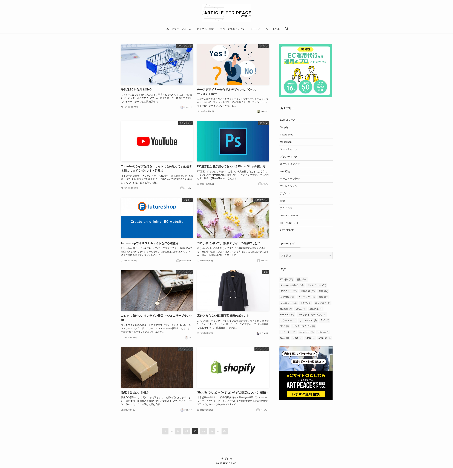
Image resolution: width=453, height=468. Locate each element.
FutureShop (286, 134)
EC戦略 (286, 308)
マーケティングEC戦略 (311, 314)
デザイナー (288, 291)
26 (224, 430)
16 (212, 430)
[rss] (230, 458)
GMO (309, 338)
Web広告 (285, 171)
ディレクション (288, 186)
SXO (297, 338)
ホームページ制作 (290, 178)
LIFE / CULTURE (289, 223)
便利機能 (308, 291)
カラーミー (287, 320)
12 (178, 430)
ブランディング (288, 156)
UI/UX (300, 308)
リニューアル (308, 320)
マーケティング (288, 149)
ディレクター (317, 285)
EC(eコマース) (288, 119)
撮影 (282, 200)
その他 (306, 303)
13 (186, 430)
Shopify (284, 127)
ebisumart (287, 314)
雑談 (301, 279)
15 (203, 430)
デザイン (285, 193)
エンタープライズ (304, 326)
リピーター (287, 332)
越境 (323, 297)
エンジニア (322, 303)
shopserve (306, 332)
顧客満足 (315, 308)
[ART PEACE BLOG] (226, 13)
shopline (325, 338)
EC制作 (286, 279)
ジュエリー (288, 303)
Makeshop (286, 141)
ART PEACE (287, 230)
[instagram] (226, 458)
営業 (323, 291)
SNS (325, 320)
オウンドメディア (290, 164)
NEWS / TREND (289, 215)
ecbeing (323, 332)
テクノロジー (287, 208)
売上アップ (306, 297)
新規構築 (287, 297)
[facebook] (222, 458)
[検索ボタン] (286, 29)
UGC (284, 338)
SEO (284, 326)
